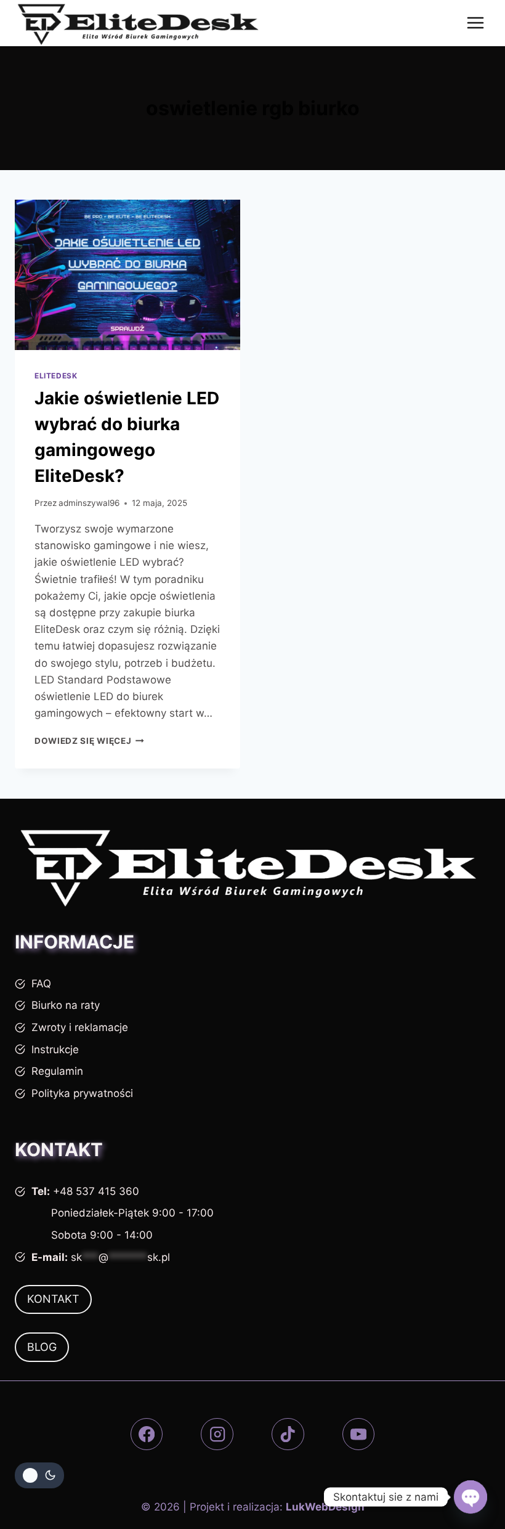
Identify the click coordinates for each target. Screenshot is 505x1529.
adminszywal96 (89, 503)
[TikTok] (288, 1434)
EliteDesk (55, 375)
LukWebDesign (325, 1507)
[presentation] (127, 275)
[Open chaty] (470, 1497)
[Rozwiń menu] (475, 23)
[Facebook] (147, 1434)
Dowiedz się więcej (89, 741)
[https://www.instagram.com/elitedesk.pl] (217, 1434)
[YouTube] (358, 1434)
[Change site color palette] (39, 1475)
